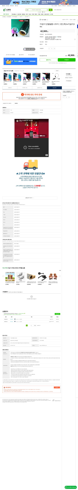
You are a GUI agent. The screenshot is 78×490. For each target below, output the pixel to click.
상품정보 (10, 87)
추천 (51, 14)
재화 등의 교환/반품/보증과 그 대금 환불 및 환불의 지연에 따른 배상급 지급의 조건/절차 (8, 250)
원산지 (4, 110)
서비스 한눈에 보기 (57, 9)
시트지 (21, 16)
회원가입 (55, 5)
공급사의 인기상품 (8, 70)
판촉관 (42, 14)
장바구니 (64, 5)
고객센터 (73, 5)
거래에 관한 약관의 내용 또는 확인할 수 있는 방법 (7, 260)
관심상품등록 (32, 54)
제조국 (4, 222)
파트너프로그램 (10, 54)
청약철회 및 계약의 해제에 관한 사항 (7, 247)
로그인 (53, 5)
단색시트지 (27, 16)
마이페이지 (59, 5)
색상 (4, 212)
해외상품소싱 (14, 14)
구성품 (4, 214)
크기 (4, 224)
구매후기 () (24, 87)
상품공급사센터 (69, 5)
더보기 (57, 70)
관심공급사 (69, 80)
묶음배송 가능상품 (19, 70)
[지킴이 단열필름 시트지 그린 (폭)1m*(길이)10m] (20, 35)
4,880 (74, 19)
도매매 (4, 5)
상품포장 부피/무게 (35, 112)
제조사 (4, 112)
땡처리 (36, 14)
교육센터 (12, 5)
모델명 (33, 110)
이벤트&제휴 (46, 14)
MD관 (33, 14)
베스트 (30, 14)
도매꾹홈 (3, 16)
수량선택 (64, 95)
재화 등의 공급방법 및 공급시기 (7, 243)
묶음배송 (23, 14)
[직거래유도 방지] (31, 96)
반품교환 (54, 87)
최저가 (27, 14)
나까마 (8, 5)
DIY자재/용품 (14, 16)
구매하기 (66, 60)
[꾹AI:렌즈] (47, 10)
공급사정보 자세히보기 (71, 74)
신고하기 (56, 387)
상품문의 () (39, 87)
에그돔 (17, 5)
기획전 (39, 14)
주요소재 (4, 217)
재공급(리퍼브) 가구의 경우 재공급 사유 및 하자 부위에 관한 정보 (8, 228)
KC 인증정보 (5, 209)
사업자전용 (19, 14)
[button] (60, 276)
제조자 (4, 219)
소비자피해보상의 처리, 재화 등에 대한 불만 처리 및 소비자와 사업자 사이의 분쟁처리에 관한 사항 (8, 256)
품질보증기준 (5, 233)
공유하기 (22, 54)
